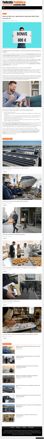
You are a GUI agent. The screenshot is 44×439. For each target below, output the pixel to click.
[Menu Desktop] (4, 7)
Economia (4, 13)
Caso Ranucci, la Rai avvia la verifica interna (11, 301)
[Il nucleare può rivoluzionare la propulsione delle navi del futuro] (22, 187)
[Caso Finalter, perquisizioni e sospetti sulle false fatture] (22, 220)
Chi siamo (12, 427)
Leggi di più (5, 171)
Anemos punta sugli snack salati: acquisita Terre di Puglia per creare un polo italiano (20, 267)
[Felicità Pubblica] (14, 3)
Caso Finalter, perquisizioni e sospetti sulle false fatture (14, 234)
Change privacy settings (39, 438)
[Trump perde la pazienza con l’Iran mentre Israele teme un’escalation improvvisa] (9, 369)
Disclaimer (24, 427)
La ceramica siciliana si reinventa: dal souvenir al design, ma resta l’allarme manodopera (20, 334)
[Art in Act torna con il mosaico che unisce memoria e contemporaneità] (9, 418)
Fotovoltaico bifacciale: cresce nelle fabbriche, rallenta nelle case (15, 168)
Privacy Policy (31, 427)
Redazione (18, 427)
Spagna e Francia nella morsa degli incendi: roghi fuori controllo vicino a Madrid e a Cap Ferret (27, 376)
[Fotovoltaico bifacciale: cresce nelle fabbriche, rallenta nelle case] (22, 154)
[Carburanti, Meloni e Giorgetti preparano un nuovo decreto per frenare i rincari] (9, 360)
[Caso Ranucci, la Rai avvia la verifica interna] (22, 287)
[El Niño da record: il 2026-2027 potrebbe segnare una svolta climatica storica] (9, 350)
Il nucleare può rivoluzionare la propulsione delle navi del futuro (15, 201)
